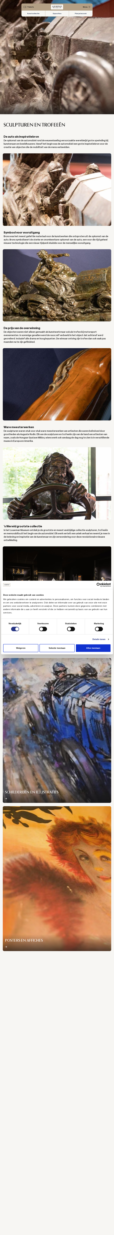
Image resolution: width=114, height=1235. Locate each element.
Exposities (57, 13)
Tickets (30, 7)
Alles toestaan (93, 648)
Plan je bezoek (81, 13)
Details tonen (98, 639)
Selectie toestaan (57, 648)
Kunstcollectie (33, 13)
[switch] (43, 629)
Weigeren (20, 648)
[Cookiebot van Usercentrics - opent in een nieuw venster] (98, 585)
